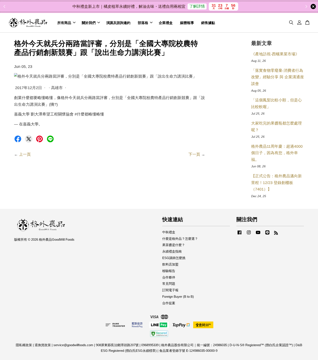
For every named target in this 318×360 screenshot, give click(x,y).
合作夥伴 (168, 277)
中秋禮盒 (168, 232)
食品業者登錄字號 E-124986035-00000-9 (188, 350)
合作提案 (168, 303)
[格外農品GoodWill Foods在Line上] (267, 234)
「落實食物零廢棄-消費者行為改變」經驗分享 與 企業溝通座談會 (277, 77)
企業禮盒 (166, 22)
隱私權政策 (24, 345)
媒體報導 (187, 22)
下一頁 (194, 154)
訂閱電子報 (170, 290)
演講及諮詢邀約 (118, 22)
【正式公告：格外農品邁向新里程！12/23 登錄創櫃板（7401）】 (276, 182)
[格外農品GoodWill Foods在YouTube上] (258, 234)
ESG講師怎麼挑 (173, 258)
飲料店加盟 (170, 264)
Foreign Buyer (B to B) (178, 296)
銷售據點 (208, 22)
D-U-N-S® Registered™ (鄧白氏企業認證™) (261, 345)
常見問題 (168, 283)
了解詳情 (197, 6)
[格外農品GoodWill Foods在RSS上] (276, 233)
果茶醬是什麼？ (173, 245)
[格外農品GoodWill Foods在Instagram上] (249, 234)
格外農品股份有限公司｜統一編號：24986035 (194, 345)
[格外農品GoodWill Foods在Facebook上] (239, 234)
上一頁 (25, 154)
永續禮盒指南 (172, 251)
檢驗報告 (168, 271)
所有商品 (64, 22)
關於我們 (89, 22)
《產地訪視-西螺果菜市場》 (275, 54)
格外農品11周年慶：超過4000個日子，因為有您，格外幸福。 (277, 153)
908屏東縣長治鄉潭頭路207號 (117, 345)
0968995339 (150, 345)
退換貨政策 (43, 345)
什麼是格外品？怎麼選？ (180, 238)
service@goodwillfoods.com (73, 345)
